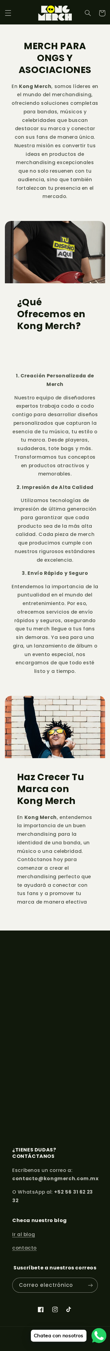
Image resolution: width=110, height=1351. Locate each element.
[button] (8, 13)
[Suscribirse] (90, 1285)
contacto (24, 1247)
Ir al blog (23, 1234)
